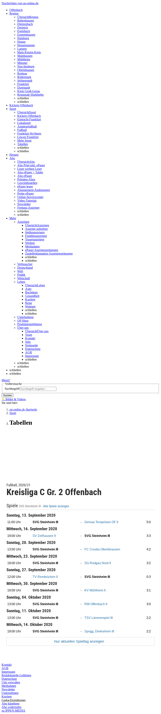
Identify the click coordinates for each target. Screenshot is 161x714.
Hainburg (23, 38)
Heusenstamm (26, 45)
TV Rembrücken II (45, 576)
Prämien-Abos (26, 179)
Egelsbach (23, 31)
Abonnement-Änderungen (33, 190)
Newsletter (24, 204)
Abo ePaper (24, 176)
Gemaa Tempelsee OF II (101, 522)
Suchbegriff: (12, 388)
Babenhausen (25, 20)
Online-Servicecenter (30, 197)
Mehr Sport (24, 140)
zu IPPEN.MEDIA (13, 710)
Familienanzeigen (36, 236)
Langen (22, 48)
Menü (5, 380)
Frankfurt (23, 84)
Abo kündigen (10, 703)
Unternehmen (10, 693)
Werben (30, 243)
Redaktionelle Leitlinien (16, 675)
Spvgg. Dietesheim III (99, 631)
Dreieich (22, 27)
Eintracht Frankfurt (29, 119)
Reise (28, 303)
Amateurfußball (27, 126)
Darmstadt (23, 87)
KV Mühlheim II (95, 590)
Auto (28, 289)
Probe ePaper (25, 193)
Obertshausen (25, 70)
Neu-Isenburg (25, 66)
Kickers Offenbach (29, 115)
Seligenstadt (24, 80)
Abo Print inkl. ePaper (31, 165)
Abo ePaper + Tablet (30, 172)
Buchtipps (31, 292)
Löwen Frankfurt (27, 137)
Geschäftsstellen (27, 183)
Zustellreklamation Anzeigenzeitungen (49, 253)
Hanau (21, 41)
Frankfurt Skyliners (29, 133)
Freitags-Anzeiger (28, 207)
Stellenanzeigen (35, 232)
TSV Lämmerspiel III (98, 617)
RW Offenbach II (95, 604)
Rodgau (22, 73)
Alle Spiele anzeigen (56, 506)
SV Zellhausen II (44, 535)
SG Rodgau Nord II (97, 563)
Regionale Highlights (30, 94)
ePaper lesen (25, 186)
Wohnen (30, 306)
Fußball (22, 130)
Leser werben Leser (29, 168)
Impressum (32, 356)
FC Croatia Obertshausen (102, 549)
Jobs (28, 341)
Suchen (7, 395)
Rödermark (24, 77)
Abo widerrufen (11, 707)
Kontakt (30, 338)
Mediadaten (32, 246)
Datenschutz (32, 349)
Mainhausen (24, 55)
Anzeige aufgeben (36, 228)
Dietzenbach (25, 24)
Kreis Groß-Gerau (28, 91)
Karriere (30, 299)
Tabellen (22, 144)
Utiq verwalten (11, 682)
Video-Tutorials (27, 200)
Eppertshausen (26, 34)
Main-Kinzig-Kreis (29, 52)
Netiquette (31, 345)
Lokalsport (24, 123)
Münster (22, 63)
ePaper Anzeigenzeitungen (41, 250)
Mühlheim (23, 59)
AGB (28, 352)
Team (28, 334)
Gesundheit (32, 296)
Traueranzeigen (34, 239)
